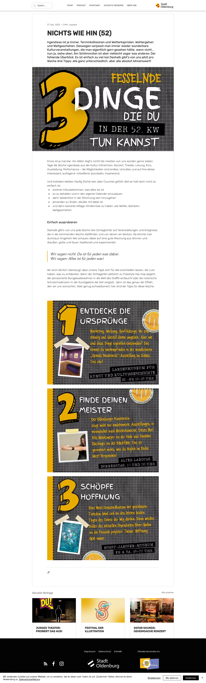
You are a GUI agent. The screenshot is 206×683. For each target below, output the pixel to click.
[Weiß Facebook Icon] (53, 664)
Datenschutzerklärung (29, 679)
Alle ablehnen (172, 677)
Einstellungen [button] (154, 677)
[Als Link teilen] (48, 572)
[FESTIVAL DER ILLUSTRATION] (103, 610)
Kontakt (118, 651)
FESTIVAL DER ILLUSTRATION (94, 629)
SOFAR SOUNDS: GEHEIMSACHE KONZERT (150, 629)
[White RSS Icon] (45, 664)
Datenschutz (104, 651)
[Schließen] (202, 678)
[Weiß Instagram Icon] (61, 664)
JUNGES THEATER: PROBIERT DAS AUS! (49, 629)
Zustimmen (190, 677)
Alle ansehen (168, 592)
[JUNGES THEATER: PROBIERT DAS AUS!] (54, 610)
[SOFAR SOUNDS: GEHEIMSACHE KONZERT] (152, 610)
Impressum (89, 651)
